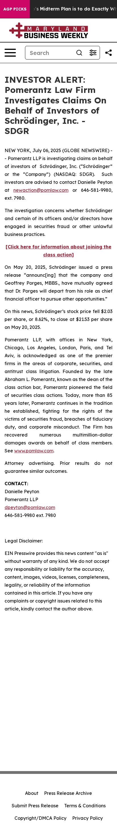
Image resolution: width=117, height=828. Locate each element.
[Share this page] (108, 52)
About (31, 793)
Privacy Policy (87, 818)
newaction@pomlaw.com (40, 190)
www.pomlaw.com (33, 451)
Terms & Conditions (85, 805)
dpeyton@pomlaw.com (30, 507)
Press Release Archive (68, 793)
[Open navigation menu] (10, 52)
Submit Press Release (35, 805)
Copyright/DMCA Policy (40, 818)
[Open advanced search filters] (93, 52)
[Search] (79, 52)
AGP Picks (14, 9)
